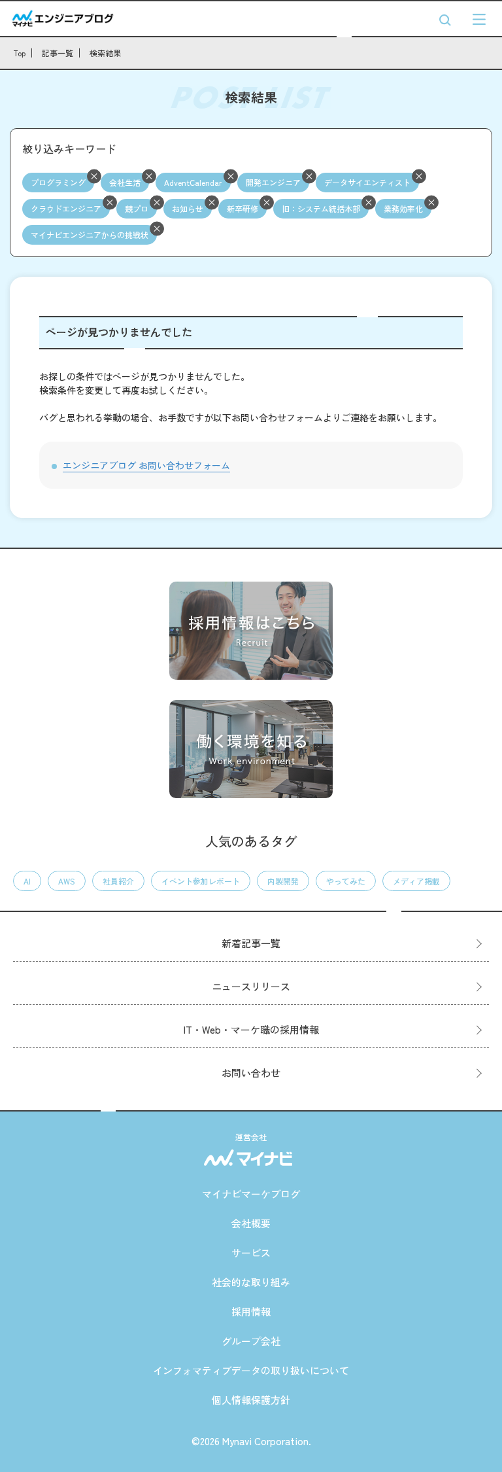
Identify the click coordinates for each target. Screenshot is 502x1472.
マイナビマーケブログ (251, 1193)
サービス (251, 1252)
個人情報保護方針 (251, 1400)
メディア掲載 (416, 880)
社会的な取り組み (251, 1282)
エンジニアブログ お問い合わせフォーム (146, 465)
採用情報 (251, 1311)
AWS (66, 880)
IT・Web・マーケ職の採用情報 (251, 1029)
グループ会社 (251, 1341)
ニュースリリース (251, 986)
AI (27, 880)
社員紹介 (118, 880)
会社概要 (251, 1223)
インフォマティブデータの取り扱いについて (251, 1370)
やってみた (345, 880)
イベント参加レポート (200, 880)
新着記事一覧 (251, 943)
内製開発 (283, 880)
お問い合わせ (251, 1072)
